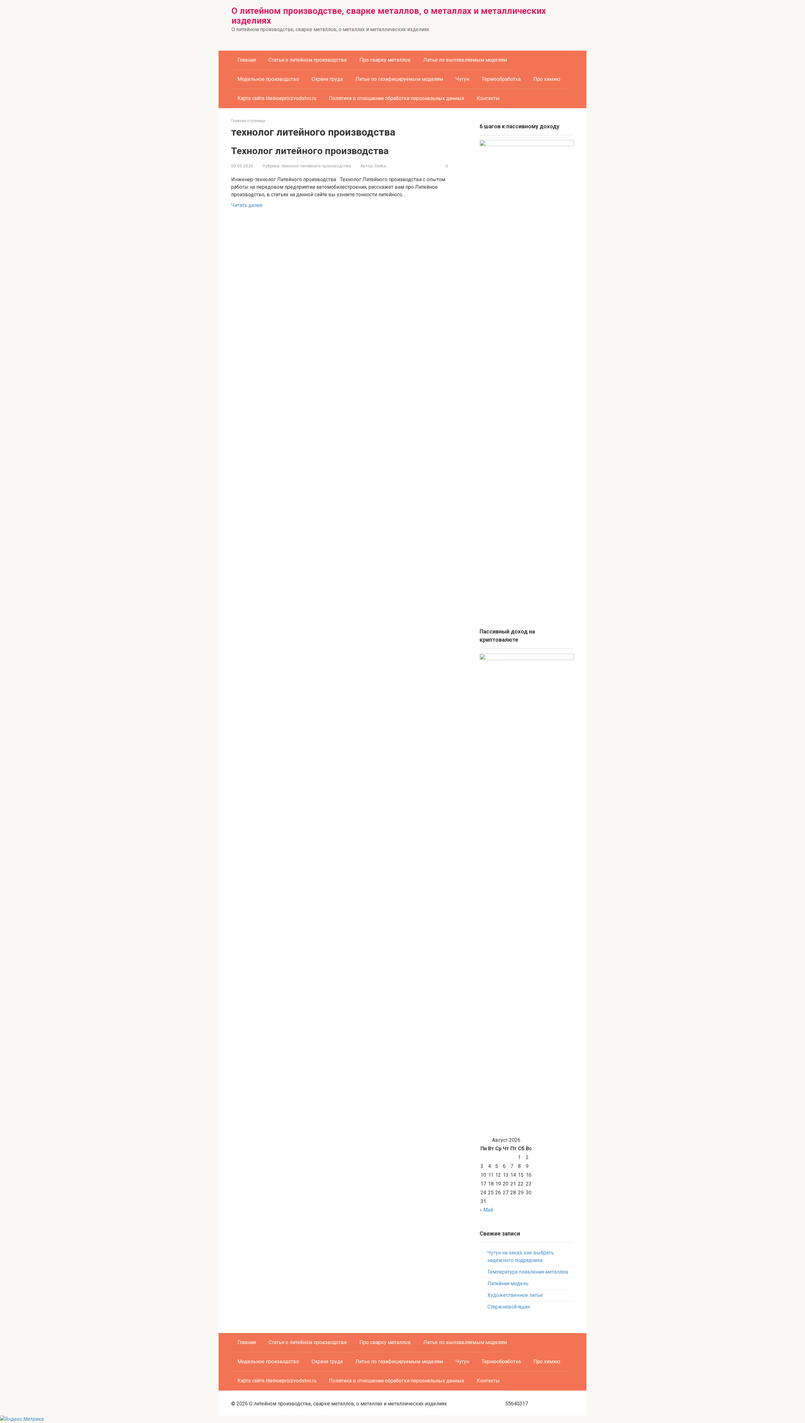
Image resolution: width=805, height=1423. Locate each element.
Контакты (488, 98)
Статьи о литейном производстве (308, 60)
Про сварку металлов (385, 60)
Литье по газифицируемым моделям (399, 79)
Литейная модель (508, 1283)
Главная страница (248, 120)
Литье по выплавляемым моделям (465, 60)
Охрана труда (327, 79)
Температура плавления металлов (527, 1272)
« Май (486, 1210)
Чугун (462, 79)
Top (790, 1408)
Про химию (546, 79)
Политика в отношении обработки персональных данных (396, 98)
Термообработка (501, 79)
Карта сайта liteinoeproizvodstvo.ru (276, 98)
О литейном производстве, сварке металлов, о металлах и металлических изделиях (388, 16)
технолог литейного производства (316, 165)
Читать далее (247, 205)
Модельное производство (268, 79)
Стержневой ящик (508, 1307)
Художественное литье (515, 1295)
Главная (246, 60)
